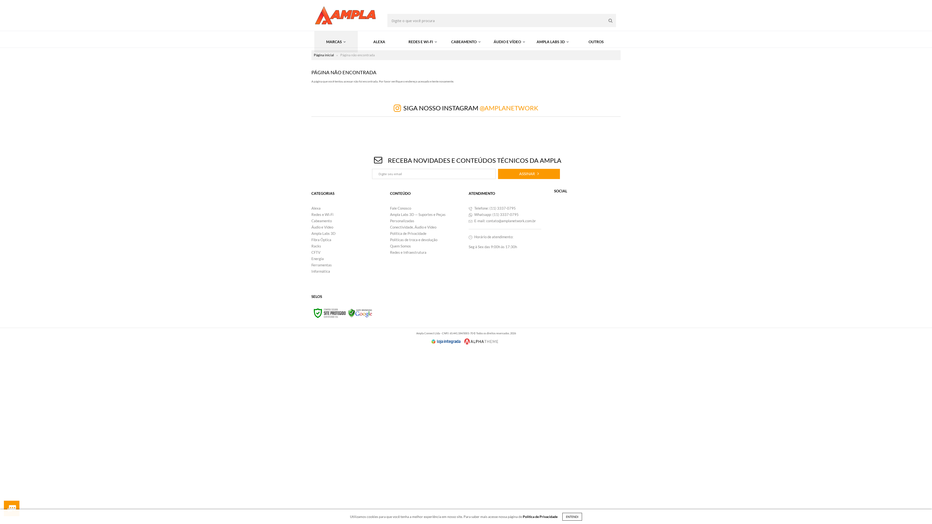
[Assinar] (529, 174)
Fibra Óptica (321, 239)
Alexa (316, 208)
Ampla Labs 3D (323, 233)
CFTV (315, 252)
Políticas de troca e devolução (413, 239)
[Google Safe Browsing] (360, 313)
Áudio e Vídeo (322, 227)
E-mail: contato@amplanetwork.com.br (505, 221)
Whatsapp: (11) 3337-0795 (496, 214)
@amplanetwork (509, 108)
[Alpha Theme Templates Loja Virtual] (481, 341)
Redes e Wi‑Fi (322, 214)
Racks (316, 246)
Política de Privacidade (408, 233)
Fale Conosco (400, 208)
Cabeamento (321, 221)
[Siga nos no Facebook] (572, 213)
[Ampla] (345, 15)
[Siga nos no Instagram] (582, 213)
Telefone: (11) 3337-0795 (495, 208)
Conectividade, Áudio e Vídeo (413, 227)
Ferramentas (321, 265)
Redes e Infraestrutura (408, 252)
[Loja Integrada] (446, 341)
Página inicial (324, 55)
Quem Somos (400, 246)
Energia (317, 258)
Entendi (572, 517)
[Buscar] (610, 20)
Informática (320, 271)
